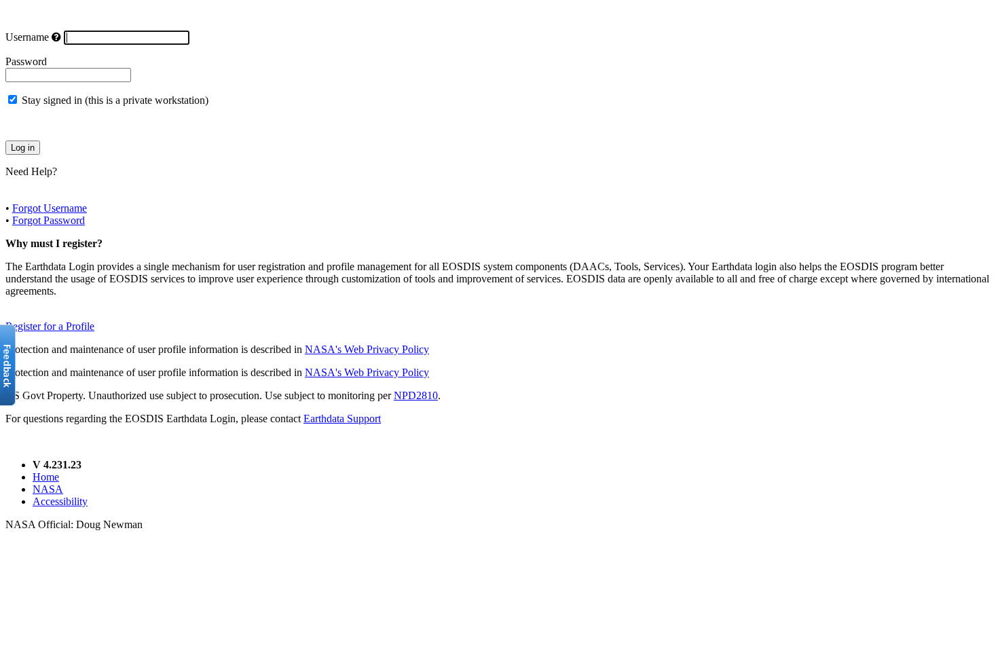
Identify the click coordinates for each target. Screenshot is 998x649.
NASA (48, 489)
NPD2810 (416, 395)
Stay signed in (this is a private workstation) (115, 100)
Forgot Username (49, 208)
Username (27, 37)
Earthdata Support (342, 418)
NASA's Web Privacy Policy (367, 349)
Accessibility (60, 501)
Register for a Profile (49, 326)
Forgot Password (48, 220)
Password (26, 61)
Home (46, 477)
